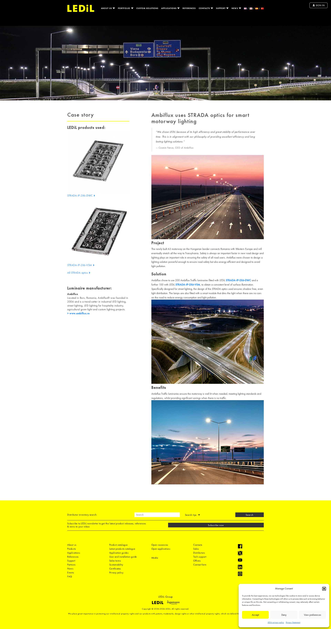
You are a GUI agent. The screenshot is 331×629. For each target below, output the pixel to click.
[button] (324, 588)
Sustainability (116, 564)
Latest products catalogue (122, 548)
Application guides (119, 552)
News (235, 8)
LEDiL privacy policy (276, 622)
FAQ (69, 576)
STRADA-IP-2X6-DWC (80, 195)
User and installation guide (123, 556)
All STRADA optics (78, 272)
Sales (196, 548)
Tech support (199, 556)
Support (221, 8)
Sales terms (115, 560)
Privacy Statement (293, 622)
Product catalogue (118, 544)
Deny (284, 615)
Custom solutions (147, 8)
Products (71, 548)
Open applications (160, 548)
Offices (196, 560)
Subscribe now (216, 525)
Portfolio (124, 8)
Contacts (205, 8)
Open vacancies (159, 544)
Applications (169, 8)
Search (249, 514)
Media (154, 557)
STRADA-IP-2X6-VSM (80, 265)
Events (70, 572)
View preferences (312, 615)
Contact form (199, 564)
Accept (255, 615)
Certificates (115, 568)
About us (107, 8)
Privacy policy (116, 572)
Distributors (199, 552)
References (189, 8)
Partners (71, 564)
